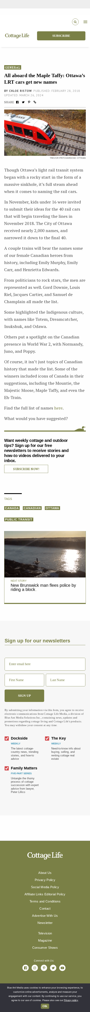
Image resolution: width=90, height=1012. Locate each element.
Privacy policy (71, 1000)
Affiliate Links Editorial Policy (45, 894)
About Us (44, 873)
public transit (18, 519)
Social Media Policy (45, 887)
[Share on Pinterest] (29, 102)
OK (45, 1006)
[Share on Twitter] (23, 102)
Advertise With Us (45, 915)
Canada (12, 508)
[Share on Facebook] (17, 102)
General (12, 67)
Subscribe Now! (26, 469)
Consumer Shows (45, 947)
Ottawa (52, 508)
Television (45, 933)
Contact (44, 908)
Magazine (45, 940)
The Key (58, 738)
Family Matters (24, 768)
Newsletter (45, 923)
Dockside (19, 738)
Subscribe (61, 35)
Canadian (32, 508)
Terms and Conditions (45, 901)
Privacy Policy (45, 880)
